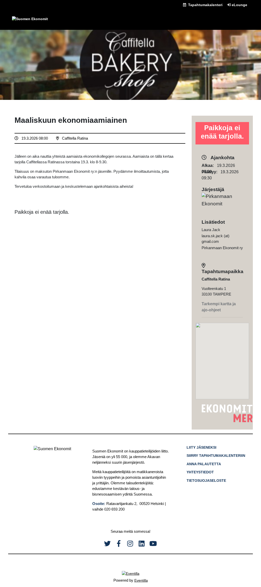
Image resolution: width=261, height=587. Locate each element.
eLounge (239, 5)
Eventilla (141, 580)
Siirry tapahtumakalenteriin (216, 455)
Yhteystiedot (200, 472)
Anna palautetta (204, 464)
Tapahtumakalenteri (205, 5)
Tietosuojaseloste (206, 480)
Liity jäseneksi (201, 447)
